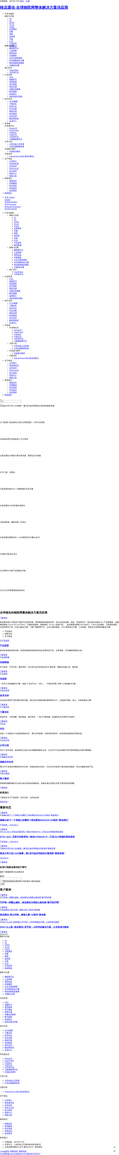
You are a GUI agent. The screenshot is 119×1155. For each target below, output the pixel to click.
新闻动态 (13, 181)
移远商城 (17, 245)
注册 (28, 1)
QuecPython (13, 70)
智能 (11, 34)
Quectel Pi (13, 128)
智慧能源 (13, 82)
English (7, 200)
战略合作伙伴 (6, 762)
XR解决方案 (14, 65)
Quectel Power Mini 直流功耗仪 (21, 156)
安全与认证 (14, 168)
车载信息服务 (14, 89)
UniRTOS (13, 134)
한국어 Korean (10, 204)
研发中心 (13, 173)
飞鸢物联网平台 (15, 139)
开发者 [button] (7, 123)
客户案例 (4, 778)
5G (10, 18)
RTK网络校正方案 (16, 60)
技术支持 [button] (8, 99)
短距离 (12, 36)
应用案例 (13, 183)
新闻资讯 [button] (8, 178)
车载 (11, 32)
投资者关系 (14, 164)
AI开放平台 (14, 72)
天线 (11, 39)
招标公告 (13, 176)
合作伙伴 (13, 166)
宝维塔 (3, 679)
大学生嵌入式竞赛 (16, 144)
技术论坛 (13, 106)
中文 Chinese (10, 197)
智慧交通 (13, 87)
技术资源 (13, 186)
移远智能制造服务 (16, 63)
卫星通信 (13, 29)
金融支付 (13, 79)
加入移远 (13, 171)
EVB (11, 41)
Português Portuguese (13, 207)
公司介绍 (4, 745)
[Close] (1, 399)
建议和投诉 (14, 118)
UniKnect (13, 132)
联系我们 (8, 193)
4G (10, 21)
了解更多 (3, 420)
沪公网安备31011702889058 (11, 1154)
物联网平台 (14, 48)
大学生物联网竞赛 (16, 146)
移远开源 (13, 111)
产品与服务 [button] (9, 14)
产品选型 (13, 43)
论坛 (2, 728)
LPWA (11, 23)
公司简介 (13, 161)
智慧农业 (13, 53)
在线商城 (4, 662)
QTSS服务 (13, 101)
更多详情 (3, 802)
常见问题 (13, 109)
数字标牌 (13, 92)
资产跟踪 (13, 84)
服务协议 (22, 1151)
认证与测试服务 (15, 58)
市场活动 (13, 188)
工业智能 (13, 51)
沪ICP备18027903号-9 (31, 1154)
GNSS (11, 27)
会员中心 (13, 121)
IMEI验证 (13, 114)
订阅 (2, 884)
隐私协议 (14, 1151)
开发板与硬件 (14, 151)
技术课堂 (13, 191)
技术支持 (13, 116)
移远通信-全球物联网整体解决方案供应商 (34, 7)
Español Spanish (11, 209)
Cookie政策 (4, 1151)
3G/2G (11, 25)
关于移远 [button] (8, 159)
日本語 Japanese (11, 202)
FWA (11, 77)
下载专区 (13, 104)
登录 (22, 1)
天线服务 (13, 55)
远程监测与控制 (15, 96)
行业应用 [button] (8, 75)
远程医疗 (13, 94)
